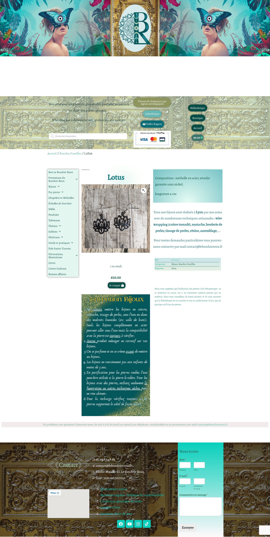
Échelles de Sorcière (60, 203)
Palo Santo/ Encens (59, 248)
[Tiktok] (147, 524)
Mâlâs (51, 209)
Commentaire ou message (193, 495)
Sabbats (52, 231)
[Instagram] (138, 524)
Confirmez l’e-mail (198, 487)
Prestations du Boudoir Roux (56, 179)
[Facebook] (121, 524)
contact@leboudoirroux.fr (212, 424)
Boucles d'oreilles (70, 153)
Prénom (182, 470)
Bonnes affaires (57, 274)
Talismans (54, 220)
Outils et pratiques (59, 243)
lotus (174, 268)
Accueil (52, 153)
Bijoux (52, 186)
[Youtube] (129, 524)
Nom (182, 459)
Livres (51, 263)
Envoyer (188, 527)
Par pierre (54, 192)
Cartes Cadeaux (57, 268)
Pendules (53, 214)
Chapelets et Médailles (61, 198)
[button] (144, 190)
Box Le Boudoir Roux (60, 172)
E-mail (183, 476)
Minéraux (54, 237)
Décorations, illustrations (55, 255)
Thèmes (53, 226)
